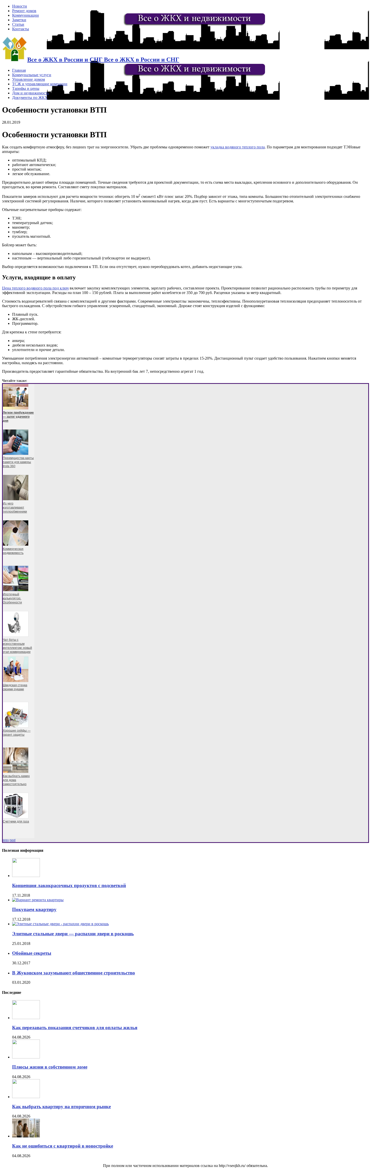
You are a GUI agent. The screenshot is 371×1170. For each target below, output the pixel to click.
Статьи (18, 24)
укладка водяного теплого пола (237, 147)
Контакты (20, 29)
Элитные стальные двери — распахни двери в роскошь (73, 933)
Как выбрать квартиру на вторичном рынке (61, 1106)
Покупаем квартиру (34, 909)
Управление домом (28, 79)
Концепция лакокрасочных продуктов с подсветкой (69, 885)
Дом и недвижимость (30, 93)
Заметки (19, 20)
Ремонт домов (24, 11)
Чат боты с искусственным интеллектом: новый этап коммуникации (17, 646)
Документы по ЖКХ (30, 97)
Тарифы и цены (25, 88)
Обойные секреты (31, 953)
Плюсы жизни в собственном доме (49, 1067)
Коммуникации (25, 15)
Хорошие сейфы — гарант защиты (17, 732)
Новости (19, 6)
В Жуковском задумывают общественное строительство (73, 972)
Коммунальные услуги (31, 75)
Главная (19, 70)
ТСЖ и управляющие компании (39, 84)
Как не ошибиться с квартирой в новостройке (62, 1146)
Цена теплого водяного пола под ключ (35, 288)
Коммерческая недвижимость (13, 551)
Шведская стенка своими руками (15, 687)
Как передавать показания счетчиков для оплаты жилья (74, 1027)
